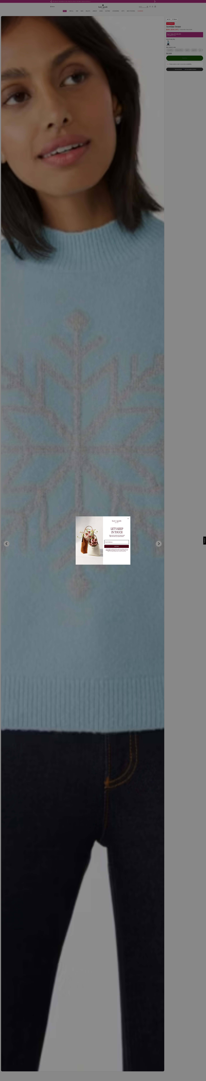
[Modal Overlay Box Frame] (103, 540)
